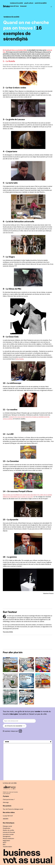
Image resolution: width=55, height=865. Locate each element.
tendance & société (11, 17)
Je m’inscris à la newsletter (15, 726)
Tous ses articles (8, 632)
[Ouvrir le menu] (51, 7)
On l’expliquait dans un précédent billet (15, 50)
